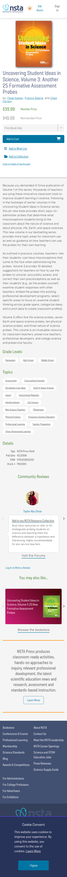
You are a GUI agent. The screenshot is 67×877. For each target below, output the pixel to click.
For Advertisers (11, 791)
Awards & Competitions (16, 765)
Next (64, 518)
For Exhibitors (10, 797)
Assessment (11, 380)
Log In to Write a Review (18, 568)
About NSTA (40, 728)
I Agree (34, 865)
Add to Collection (18, 156)
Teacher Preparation (41, 424)
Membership (10, 746)
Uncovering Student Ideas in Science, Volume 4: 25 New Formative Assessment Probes (23, 606)
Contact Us (40, 734)
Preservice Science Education (41, 416)
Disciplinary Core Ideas (15, 387)
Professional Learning (15, 424)
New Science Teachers (15, 409)
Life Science (32, 402)
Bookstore (8, 728)
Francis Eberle (34, 98)
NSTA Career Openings (46, 746)
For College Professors (16, 785)
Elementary (10, 360)
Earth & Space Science (43, 387)
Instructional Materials (29, 395)
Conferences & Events (15, 734)
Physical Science (13, 416)
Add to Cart (12, 139)
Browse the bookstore (33, 630)
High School (28, 360)
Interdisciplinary (12, 402)
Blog (5, 759)
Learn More (33, 700)
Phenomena (38, 409)
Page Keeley (15, 98)
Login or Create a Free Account (16, 163)
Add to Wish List (17, 149)
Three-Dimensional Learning (18, 431)
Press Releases (42, 763)
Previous (3, 518)
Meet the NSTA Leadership (49, 740)
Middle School (47, 360)
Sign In (57, 8)
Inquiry (8, 395)
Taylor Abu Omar (32, 511)
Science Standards (13, 752)
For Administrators (13, 778)
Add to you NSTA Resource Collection (33, 521)
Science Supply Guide (46, 770)
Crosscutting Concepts (34, 380)
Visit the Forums (33, 556)
